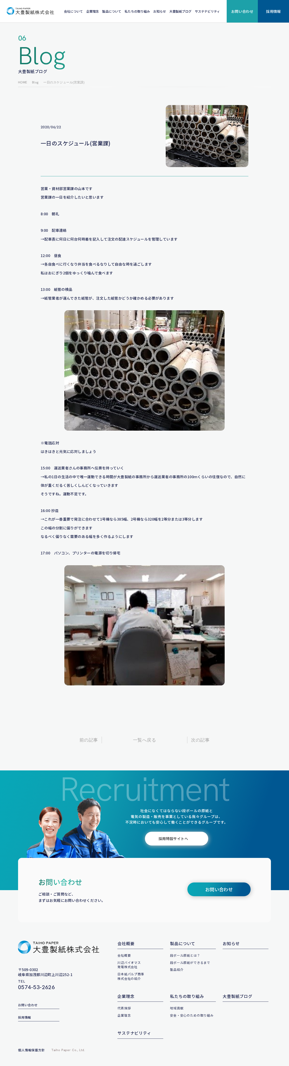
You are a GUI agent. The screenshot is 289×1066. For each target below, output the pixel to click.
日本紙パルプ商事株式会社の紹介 (130, 976)
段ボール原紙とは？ (185, 955)
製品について (111, 11)
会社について (73, 11)
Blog (35, 82)
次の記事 (200, 740)
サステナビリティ (207, 11)
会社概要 (125, 943)
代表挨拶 (124, 1008)
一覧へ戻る (144, 740)
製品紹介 (176, 969)
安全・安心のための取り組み (192, 1015)
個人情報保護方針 (31, 1050)
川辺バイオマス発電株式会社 (129, 964)
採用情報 (273, 11)
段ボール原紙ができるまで (190, 962)
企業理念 (92, 11)
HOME (22, 82)
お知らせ (159, 11)
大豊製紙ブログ (180, 11)
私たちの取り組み (137, 11)
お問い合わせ (242, 11)
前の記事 (88, 740)
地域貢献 (176, 1008)
